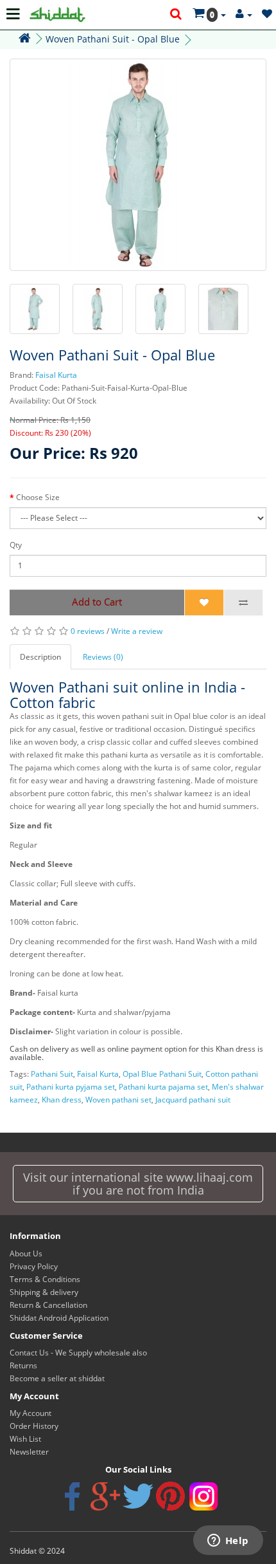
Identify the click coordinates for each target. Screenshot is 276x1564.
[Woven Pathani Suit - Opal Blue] (138, 165)
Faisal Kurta (56, 374)
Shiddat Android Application (59, 1317)
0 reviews (88, 631)
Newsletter (29, 1451)
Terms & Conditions (45, 1279)
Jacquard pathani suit (192, 1099)
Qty (16, 544)
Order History (34, 1425)
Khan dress (62, 1099)
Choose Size (38, 497)
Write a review (136, 631)
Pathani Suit (52, 1073)
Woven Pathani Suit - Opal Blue (113, 39)
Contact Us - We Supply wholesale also (78, 1352)
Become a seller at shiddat (57, 1378)
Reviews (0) (103, 656)
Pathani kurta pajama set (163, 1086)
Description (40, 656)
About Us (26, 1253)
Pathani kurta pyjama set (70, 1086)
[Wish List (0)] (267, 14)
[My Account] (244, 14)
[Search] (176, 15)
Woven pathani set (118, 1099)
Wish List (25, 1438)
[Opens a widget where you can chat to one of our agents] (228, 1541)
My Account (30, 1413)
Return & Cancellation (48, 1304)
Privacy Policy (34, 1266)
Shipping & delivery (44, 1292)
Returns (23, 1365)
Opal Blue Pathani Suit (162, 1073)
